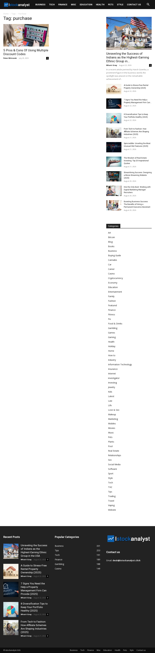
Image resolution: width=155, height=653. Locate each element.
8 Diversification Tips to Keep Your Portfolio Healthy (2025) (34, 607)
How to (111, 355)
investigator (114, 378)
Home (6, 13)
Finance (62, 4)
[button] (148, 4)
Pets (110, 4)
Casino (111, 273)
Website (112, 509)
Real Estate (113, 450)
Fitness (111, 314)
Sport (110, 473)
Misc (73, 4)
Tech (52, 4)
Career (111, 269)
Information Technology (120, 364)
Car (109, 264)
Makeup (112, 414)
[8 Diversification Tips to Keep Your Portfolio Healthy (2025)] (113, 118)
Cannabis (112, 260)
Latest (111, 396)
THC (110, 487)
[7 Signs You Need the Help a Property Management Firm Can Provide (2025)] (113, 103)
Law (110, 400)
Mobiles (112, 423)
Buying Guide (114, 255)
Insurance (113, 369)
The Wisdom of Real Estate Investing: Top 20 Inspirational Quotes (136, 160)
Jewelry (111, 387)
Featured (112, 305)
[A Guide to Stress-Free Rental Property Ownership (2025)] (113, 89)
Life (110, 405)
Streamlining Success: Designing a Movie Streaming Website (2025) (138, 175)
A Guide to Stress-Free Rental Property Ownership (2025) (34, 569)
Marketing (113, 419)
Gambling (112, 328)
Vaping (111, 505)
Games (111, 332)
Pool (110, 446)
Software (112, 468)
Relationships (114, 455)
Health (100, 4)
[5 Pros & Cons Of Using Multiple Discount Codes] (26, 35)
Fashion (112, 300)
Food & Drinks (115, 323)
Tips (110, 491)
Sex (110, 459)
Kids (110, 391)
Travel (111, 500)
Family (111, 296)
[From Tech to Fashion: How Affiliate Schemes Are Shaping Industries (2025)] (113, 133)
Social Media (114, 464)
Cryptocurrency (115, 278)
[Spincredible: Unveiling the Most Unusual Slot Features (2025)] (113, 147)
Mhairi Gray (111, 65)
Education (86, 4)
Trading (111, 496)
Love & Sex (113, 409)
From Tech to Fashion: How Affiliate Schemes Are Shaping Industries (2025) (136, 131)
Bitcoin (111, 237)
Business (40, 4)
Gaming (112, 337)
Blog (110, 241)
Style (120, 4)
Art (109, 232)
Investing (112, 382)
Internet (112, 373)
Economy (112, 282)
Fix (109, 319)
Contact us (134, 4)
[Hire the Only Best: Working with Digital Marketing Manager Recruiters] (113, 191)
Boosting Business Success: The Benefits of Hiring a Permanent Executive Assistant (137, 204)
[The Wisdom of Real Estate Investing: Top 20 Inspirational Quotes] (113, 162)
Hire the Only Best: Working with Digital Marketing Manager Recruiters (137, 190)
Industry (112, 359)
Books (111, 246)
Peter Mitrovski (10, 58)
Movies (111, 428)
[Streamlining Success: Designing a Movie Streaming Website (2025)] (113, 176)
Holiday (111, 346)
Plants (111, 441)
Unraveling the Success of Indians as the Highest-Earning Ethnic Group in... (127, 57)
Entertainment (115, 291)
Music (111, 432)
